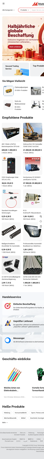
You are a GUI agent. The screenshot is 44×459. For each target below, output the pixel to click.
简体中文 (22, 439)
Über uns (22, 433)
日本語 (39, 439)
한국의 (18, 441)
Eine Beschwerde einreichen (8, 433)
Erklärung (31, 433)
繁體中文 (31, 439)
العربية (25, 441)
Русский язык (9, 441)
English (14, 439)
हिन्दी (41, 441)
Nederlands (33, 441)
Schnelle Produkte (19, 435)
